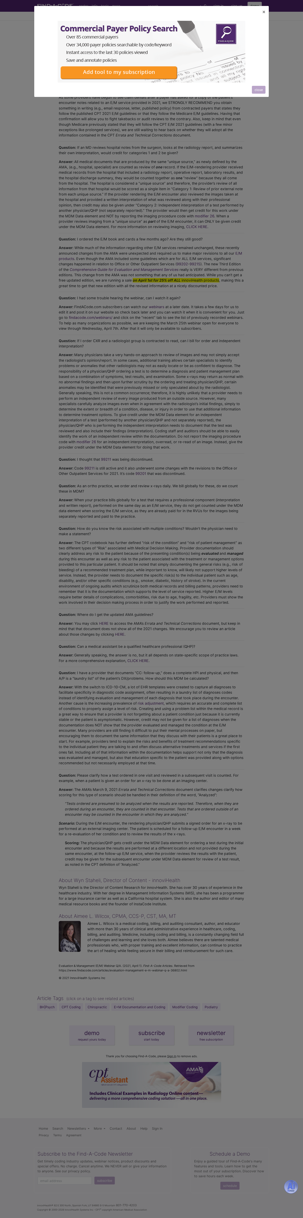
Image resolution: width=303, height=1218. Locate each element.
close (259, 90)
